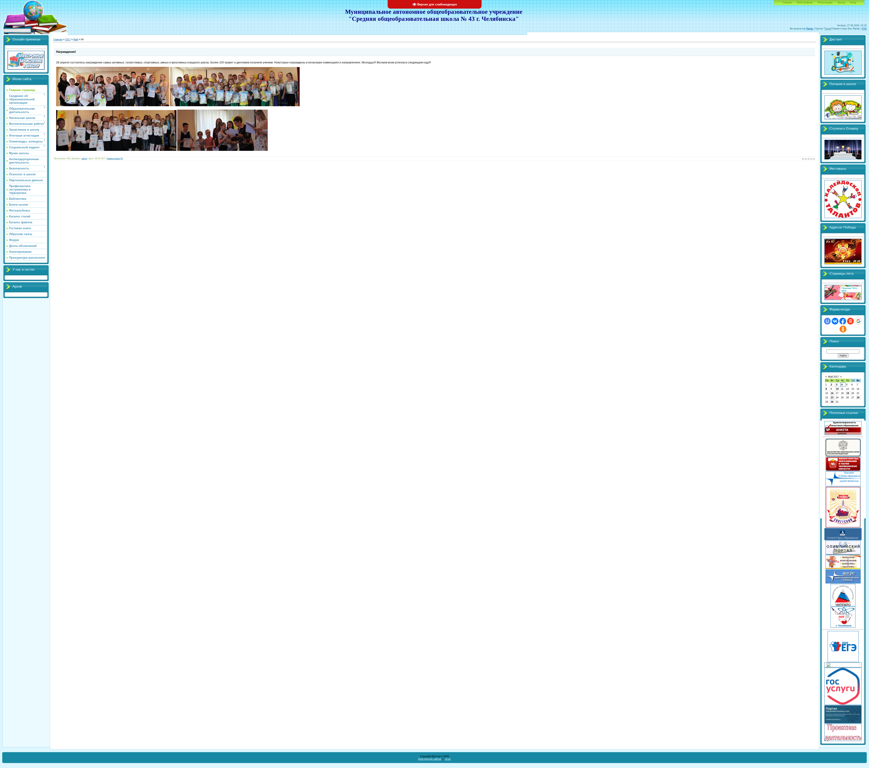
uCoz (448, 759)
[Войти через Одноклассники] (843, 329)
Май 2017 (833, 376)
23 (832, 397)
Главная (787, 2)
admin (84, 158)
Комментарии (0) (115, 158)
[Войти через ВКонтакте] (835, 321)
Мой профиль (805, 2)
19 (847, 393)
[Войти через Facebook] (842, 321)
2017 (68, 39)
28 (858, 397)
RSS (864, 28)
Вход (853, 2)
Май (75, 39)
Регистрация (825, 2)
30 (832, 401)
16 (832, 393)
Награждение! (66, 51)
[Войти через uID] (827, 321)
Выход (841, 2)
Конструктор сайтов (429, 759)
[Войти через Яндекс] (850, 321)
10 (837, 389)
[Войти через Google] (858, 321)
